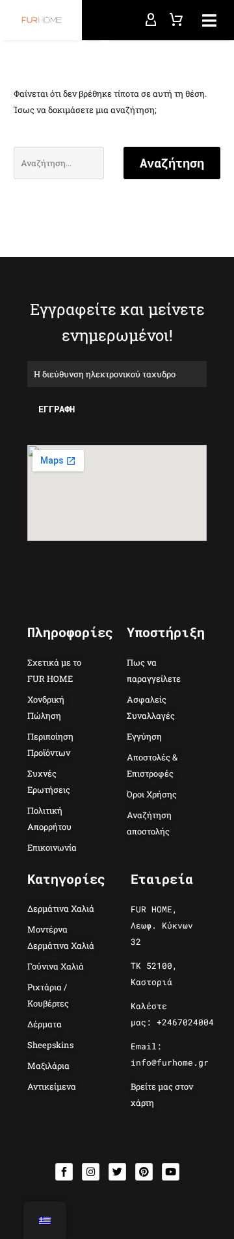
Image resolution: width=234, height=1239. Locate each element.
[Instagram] (90, 1172)
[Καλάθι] (176, 20)
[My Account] (151, 20)
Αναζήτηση (172, 163)
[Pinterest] (144, 1172)
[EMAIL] (117, 373)
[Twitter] (117, 1172)
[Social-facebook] (64, 1172)
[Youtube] (170, 1172)
